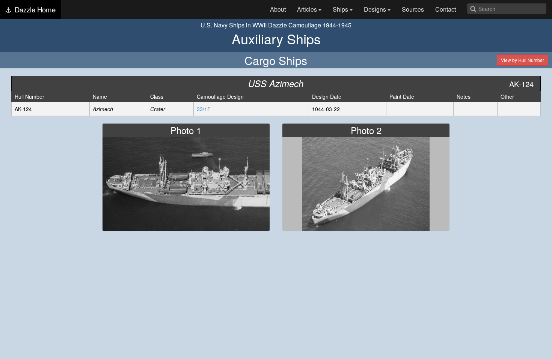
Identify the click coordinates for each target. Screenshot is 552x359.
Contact (445, 9)
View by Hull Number (522, 60)
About (278, 9)
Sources (413, 9)
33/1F (204, 109)
